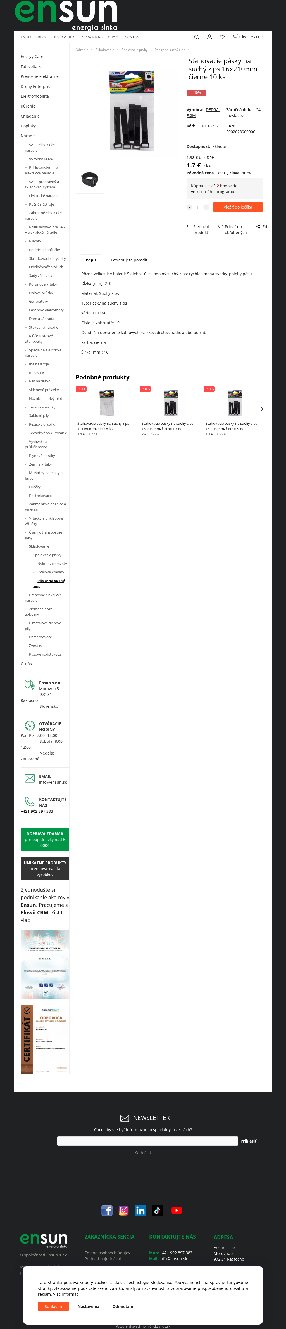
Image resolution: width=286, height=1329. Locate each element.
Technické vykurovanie (48, 432)
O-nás (26, 663)
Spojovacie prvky (47, 554)
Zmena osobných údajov (107, 1252)
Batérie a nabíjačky (44, 249)
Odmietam (123, 1306)
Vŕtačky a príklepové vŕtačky (44, 521)
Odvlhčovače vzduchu (47, 266)
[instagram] (123, 1210)
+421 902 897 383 (37, 811)
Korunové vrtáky (43, 284)
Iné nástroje (39, 363)
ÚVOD (26, 36)
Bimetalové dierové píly (43, 625)
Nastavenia (88, 1306)
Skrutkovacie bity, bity (47, 258)
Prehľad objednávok (103, 1258)
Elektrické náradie (43, 195)
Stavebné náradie (43, 327)
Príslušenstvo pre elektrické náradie (41, 170)
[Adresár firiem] (45, 1039)
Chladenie (30, 116)
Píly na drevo (40, 381)
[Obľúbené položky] (222, 37)
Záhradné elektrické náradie (43, 215)
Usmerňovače (40, 636)
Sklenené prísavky (44, 389)
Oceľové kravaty (50, 571)
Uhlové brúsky (41, 292)
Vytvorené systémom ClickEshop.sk (143, 1326)
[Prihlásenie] (210, 36)
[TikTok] (157, 1210)
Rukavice (36, 372)
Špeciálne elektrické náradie (43, 352)
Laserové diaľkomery (46, 309)
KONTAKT (133, 36)
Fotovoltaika (32, 66)
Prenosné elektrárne (40, 76)
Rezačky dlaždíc (42, 424)
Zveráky (35, 645)
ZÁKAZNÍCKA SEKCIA (98, 36)
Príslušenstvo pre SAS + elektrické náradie (45, 230)
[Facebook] (107, 1210)
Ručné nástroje (41, 204)
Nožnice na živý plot (45, 398)
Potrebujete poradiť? (130, 260)
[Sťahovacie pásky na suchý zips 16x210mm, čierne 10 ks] (130, 110)
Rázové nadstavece (45, 654)
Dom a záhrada (41, 318)
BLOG (42, 36)
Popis (91, 260)
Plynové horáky (42, 455)
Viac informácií (67, 1294)
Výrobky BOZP (41, 159)
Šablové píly (39, 415)
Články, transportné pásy (43, 535)
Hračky (35, 486)
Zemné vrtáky (40, 464)
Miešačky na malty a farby (44, 475)
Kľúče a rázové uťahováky (39, 338)
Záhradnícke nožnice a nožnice (45, 506)
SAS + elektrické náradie (40, 147)
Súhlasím (53, 1306)
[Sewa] (45, 964)
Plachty (35, 241)
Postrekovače (40, 495)
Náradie (28, 135)
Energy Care (32, 56)
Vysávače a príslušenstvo (36, 444)
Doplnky (28, 126)
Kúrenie (28, 106)
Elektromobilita (35, 96)
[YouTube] (177, 1210)
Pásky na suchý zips (49, 583)
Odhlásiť (143, 1152)
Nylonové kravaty (52, 563)
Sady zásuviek (40, 275)
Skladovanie (39, 546)
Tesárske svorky (42, 407)
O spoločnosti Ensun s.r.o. (44, 1255)
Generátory (38, 301)
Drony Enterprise (37, 86)
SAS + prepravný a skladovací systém (42, 184)
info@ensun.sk (53, 782)
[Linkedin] (140, 1210)
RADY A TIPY (64, 36)
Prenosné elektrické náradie (43, 597)
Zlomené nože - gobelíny (39, 611)
